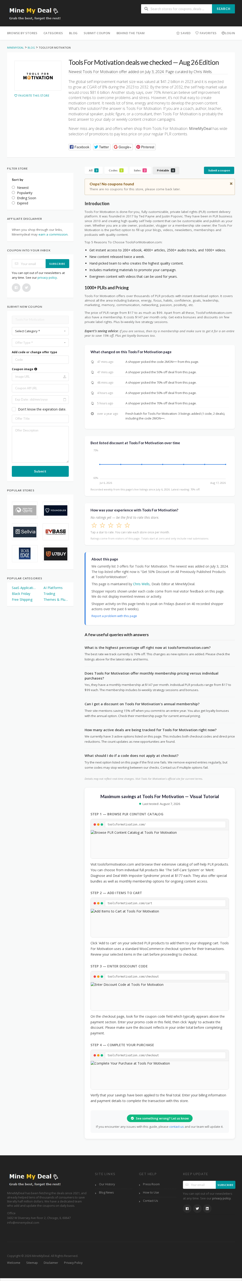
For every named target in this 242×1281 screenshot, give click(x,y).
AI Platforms (53, 587)
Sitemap (32, 1263)
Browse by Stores (22, 33)
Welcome (13, 1263)
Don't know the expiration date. (42, 409)
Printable (165, 170)
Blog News (106, 1192)
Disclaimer (51, 1263)
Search (223, 9)
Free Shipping (22, 599)
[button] (80, 147)
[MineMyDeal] (35, 13)
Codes (115, 170)
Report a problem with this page (114, 616)
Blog (73, 33)
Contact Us (150, 1201)
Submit (40, 471)
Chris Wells (141, 584)
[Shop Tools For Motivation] (37, 76)
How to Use (151, 1192)
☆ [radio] (94, 525)
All (93, 170)
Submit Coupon (97, 33)
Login (230, 33)
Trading (49, 593)
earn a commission (53, 234)
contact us (176, 1126)
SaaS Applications (24, 587)
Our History (107, 1184)
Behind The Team (131, 33)
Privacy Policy (73, 1263)
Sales (139, 170)
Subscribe (57, 263)
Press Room (151, 1184)
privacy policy (47, 277)
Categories (53, 33)
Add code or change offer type (34, 352)
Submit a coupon (219, 170)
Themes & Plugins (56, 599)
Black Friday (21, 593)
